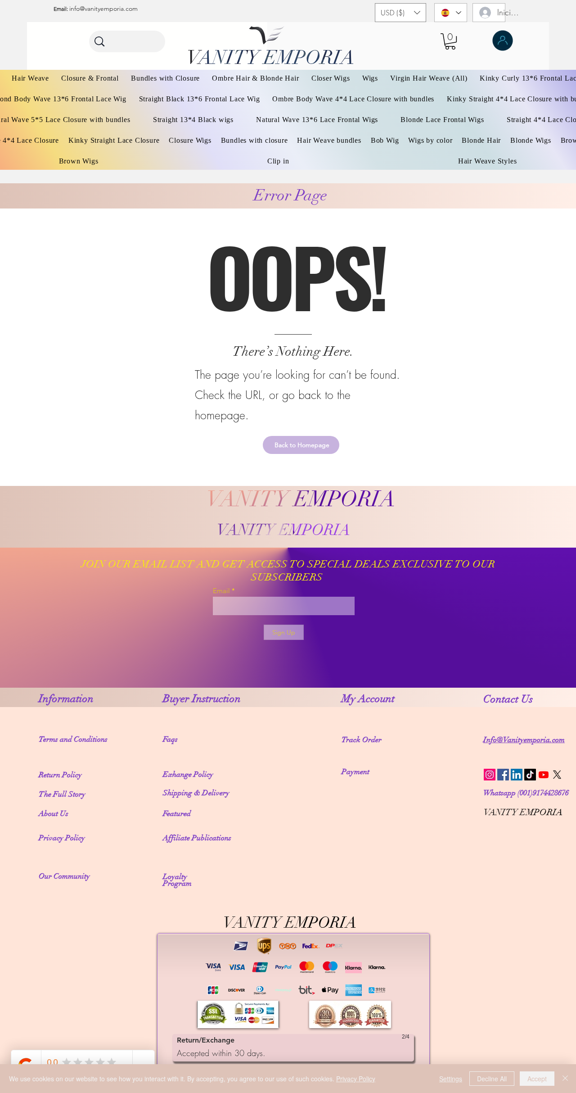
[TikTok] (530, 774)
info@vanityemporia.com (103, 9)
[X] (557, 774)
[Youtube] (543, 774)
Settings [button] (450, 1078)
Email (221, 590)
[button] (400, 12)
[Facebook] (503, 774)
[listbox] (400, 12)
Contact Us (509, 699)
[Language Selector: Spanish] (450, 12)
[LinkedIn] (516, 774)
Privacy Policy (355, 1078)
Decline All (492, 1078)
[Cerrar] (565, 1078)
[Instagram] (489, 774)
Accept (537, 1078)
